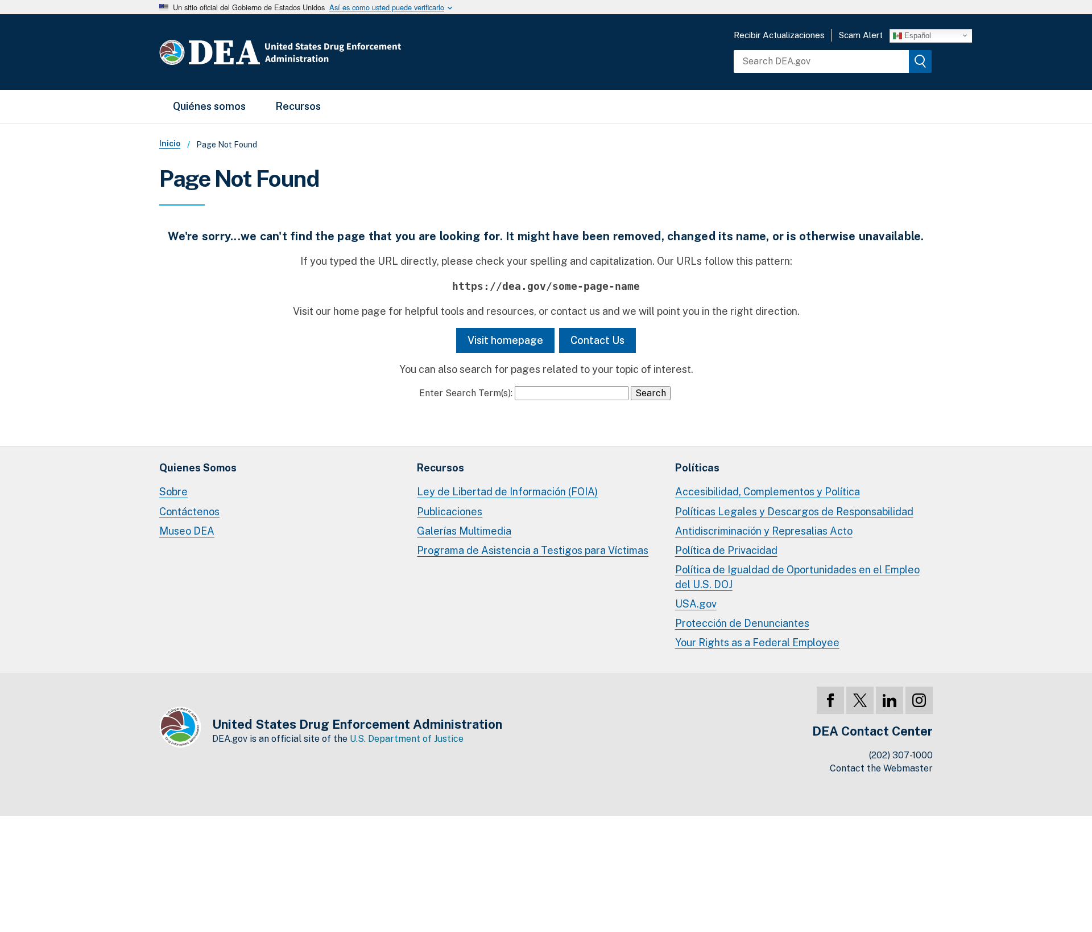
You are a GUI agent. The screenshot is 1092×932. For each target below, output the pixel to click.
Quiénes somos (209, 106)
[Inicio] (314, 52)
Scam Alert (861, 35)
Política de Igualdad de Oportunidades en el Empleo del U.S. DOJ (797, 577)
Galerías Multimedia (464, 531)
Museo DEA (186, 531)
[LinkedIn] (889, 700)
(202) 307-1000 (901, 755)
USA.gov (696, 604)
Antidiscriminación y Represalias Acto (764, 531)
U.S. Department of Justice (407, 738)
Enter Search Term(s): (465, 393)
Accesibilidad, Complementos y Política (767, 492)
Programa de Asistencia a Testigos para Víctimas (532, 550)
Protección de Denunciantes (742, 623)
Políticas (697, 468)
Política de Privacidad (726, 550)
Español (916, 35)
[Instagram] (919, 700)
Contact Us (597, 340)
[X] (860, 700)
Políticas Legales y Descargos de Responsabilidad (794, 512)
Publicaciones (449, 512)
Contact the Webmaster (881, 768)
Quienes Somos (198, 468)
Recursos (298, 106)
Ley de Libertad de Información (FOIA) (507, 492)
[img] (920, 61)
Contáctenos (189, 512)
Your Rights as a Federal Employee (757, 642)
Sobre (173, 492)
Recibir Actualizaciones (779, 35)
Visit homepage (505, 340)
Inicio (169, 143)
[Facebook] (830, 700)
